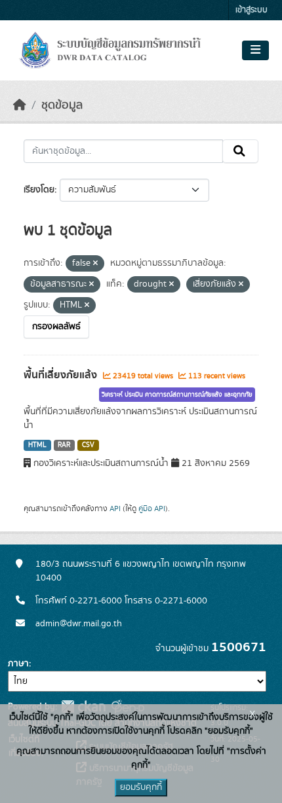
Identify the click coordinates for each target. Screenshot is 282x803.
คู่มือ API (151, 508)
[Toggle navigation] (255, 50)
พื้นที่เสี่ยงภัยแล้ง (62, 375)
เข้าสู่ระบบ (251, 10)
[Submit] (240, 151)
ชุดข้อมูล (62, 105)
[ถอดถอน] (95, 264)
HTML (37, 445)
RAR (64, 445)
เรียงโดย (39, 189)
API (115, 508)
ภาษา (18, 663)
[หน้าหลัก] (19, 105)
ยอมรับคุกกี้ (141, 787)
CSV (88, 445)
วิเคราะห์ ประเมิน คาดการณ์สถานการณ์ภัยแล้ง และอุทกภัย (177, 394)
